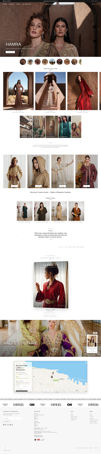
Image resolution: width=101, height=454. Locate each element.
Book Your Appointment (27, 4)
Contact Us (91, 416)
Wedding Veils (73, 419)
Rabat (50, 390)
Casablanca (45, 390)
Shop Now (5, 4)
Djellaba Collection (50, 198)
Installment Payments (93, 421)
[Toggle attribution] (86, 391)
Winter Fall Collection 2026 (50, 68)
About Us (91, 415)
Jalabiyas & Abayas (74, 416)
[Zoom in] (86, 362)
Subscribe (7, 421)
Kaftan (72, 413)
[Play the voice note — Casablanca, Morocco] (74, 247)
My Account (91, 418)
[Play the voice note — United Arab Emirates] (70, 247)
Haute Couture (11, 4)
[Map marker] (51, 373)
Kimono (72, 415)
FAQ (90, 413)
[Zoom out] (86, 364)
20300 (35, 417)
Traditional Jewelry (74, 418)
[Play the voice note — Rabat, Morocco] (78, 247)
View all (50, 70)
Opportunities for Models (94, 419)
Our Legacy (18, 4)
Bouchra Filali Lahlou (7, 450)
